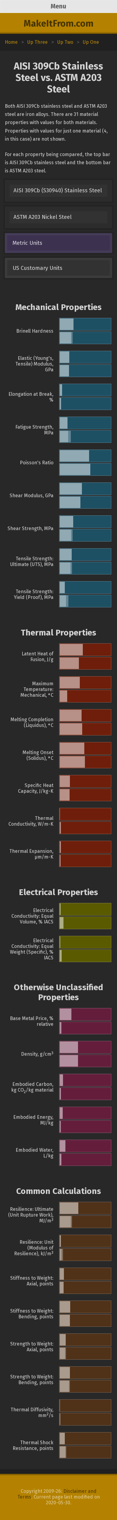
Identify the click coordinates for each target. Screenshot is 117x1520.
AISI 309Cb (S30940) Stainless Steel (58, 190)
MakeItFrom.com (59, 23)
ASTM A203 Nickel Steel (43, 217)
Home (11, 42)
